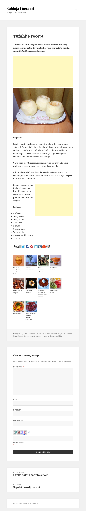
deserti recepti (35, 336)
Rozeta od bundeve (29, 292)
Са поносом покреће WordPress (25, 503)
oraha (21, 219)
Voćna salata (17, 314)
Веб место (18, 420)
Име (16, 400)
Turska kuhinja (56, 334)
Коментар (18, 367)
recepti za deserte (48, 336)
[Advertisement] (43, 71)
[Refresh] (29, 432)
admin (32, 334)
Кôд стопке (18, 442)
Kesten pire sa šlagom (17, 292)
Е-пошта (18, 410)
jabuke (28, 172)
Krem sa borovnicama (30, 269)
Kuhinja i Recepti (20, 8)
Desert (20, 336)
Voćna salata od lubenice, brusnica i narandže (30, 317)
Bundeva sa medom (54, 269)
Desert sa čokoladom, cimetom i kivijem (17, 271)
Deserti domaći (44, 334)
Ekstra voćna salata (54, 292)
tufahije (59, 336)
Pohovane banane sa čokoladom (41, 270)
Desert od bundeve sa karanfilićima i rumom (42, 294)
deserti (26, 336)
